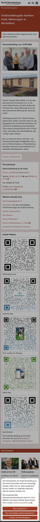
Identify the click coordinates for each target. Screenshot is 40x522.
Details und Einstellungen (19, 517)
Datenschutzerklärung (22, 503)
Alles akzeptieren (19, 508)
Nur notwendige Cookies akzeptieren (19, 513)
